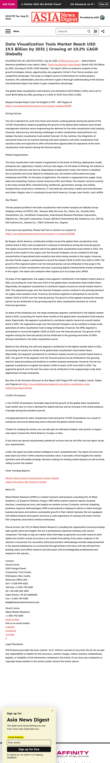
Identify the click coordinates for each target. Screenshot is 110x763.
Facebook (10, 630)
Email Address (15, 737)
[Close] (52, 710)
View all (103, 4)
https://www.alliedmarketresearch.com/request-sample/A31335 (38, 106)
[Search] (89, 31)
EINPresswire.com (68, 60)
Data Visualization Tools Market (64, 64)
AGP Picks (9, 4)
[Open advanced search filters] (95, 31)
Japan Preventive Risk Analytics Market (26, 482)
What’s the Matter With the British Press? (35, 4)
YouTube (9, 634)
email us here (12, 619)
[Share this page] (103, 31)
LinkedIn (10, 627)
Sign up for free (29, 749)
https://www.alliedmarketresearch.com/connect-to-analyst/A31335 (40, 233)
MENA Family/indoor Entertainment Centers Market (32, 478)
